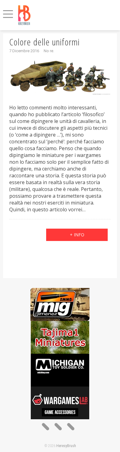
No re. (49, 51)
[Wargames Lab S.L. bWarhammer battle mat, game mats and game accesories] (60, 390)
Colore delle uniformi (44, 42)
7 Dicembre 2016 (24, 51)
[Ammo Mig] (60, 291)
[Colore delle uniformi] (60, 77)
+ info (77, 235)
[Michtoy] (60, 357)
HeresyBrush (66, 446)
